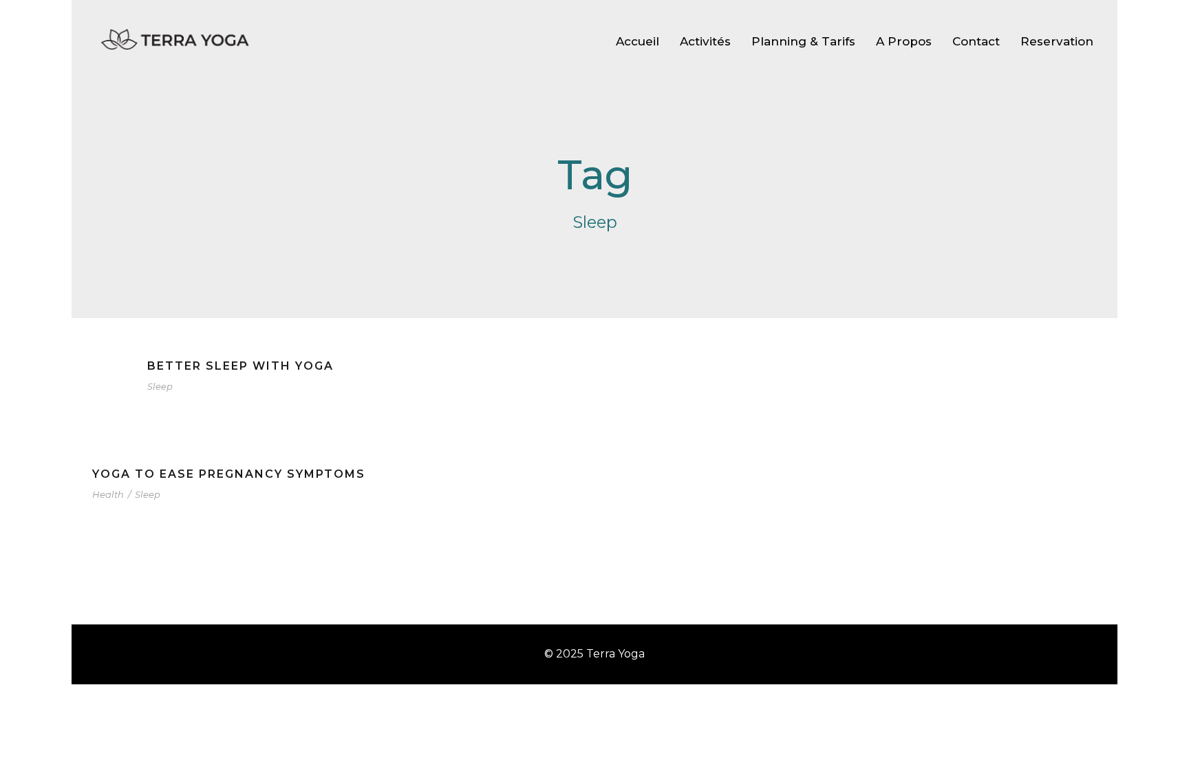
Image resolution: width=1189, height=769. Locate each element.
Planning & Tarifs (803, 41)
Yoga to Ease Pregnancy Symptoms (228, 474)
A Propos (904, 41)
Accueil (637, 41)
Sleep (160, 386)
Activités (705, 41)
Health (108, 494)
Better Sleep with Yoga (240, 365)
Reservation (1056, 41)
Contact (976, 41)
